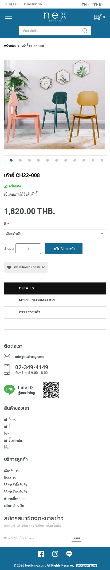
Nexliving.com (35, 565)
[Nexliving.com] (55, 20)
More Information (37, 300)
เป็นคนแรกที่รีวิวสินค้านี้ (20, 194)
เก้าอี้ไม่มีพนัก (13, 440)
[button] (9, 160)
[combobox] (55, 30)
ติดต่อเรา (10, 478)
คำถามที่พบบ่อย (14, 499)
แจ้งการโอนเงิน (14, 505)
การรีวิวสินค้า (29, 312)
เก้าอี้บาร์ (10, 419)
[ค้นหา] (84, 30)
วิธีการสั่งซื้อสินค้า (15, 485)
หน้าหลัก (10, 46)
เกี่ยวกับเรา (11, 471)
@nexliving (26, 392)
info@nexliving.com (29, 356)
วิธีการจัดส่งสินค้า (15, 492)
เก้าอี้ (7, 426)
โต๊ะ (6, 447)
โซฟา (7, 433)
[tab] (55, 288)
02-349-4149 (31, 367)
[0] (98, 17)
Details (26, 288)
